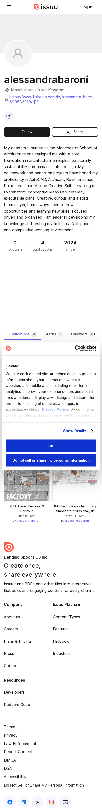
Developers (14, 692)
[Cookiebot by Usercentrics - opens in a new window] (74, 348)
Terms (9, 726)
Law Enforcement (20, 743)
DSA (8, 768)
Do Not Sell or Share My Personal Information (44, 785)
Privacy (11, 735)
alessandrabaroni (29, 520)
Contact (11, 665)
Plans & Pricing (17, 641)
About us (12, 616)
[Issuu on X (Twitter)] (38, 802)
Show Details (74, 431)
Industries (62, 653)
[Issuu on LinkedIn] (24, 802)
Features (61, 628)
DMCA (10, 760)
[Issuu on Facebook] (10, 802)
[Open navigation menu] (9, 7)
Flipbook (61, 641)
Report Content (18, 751)
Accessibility (15, 776)
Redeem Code (17, 704)
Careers (11, 628)
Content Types (66, 616)
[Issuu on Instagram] (51, 802)
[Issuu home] (46, 7)
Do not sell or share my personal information (51, 460)
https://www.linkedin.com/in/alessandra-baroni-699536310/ (52, 99)
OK (51, 446)
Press (9, 653)
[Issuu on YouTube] (65, 802)
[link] (87, 7)
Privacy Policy (55, 409)
